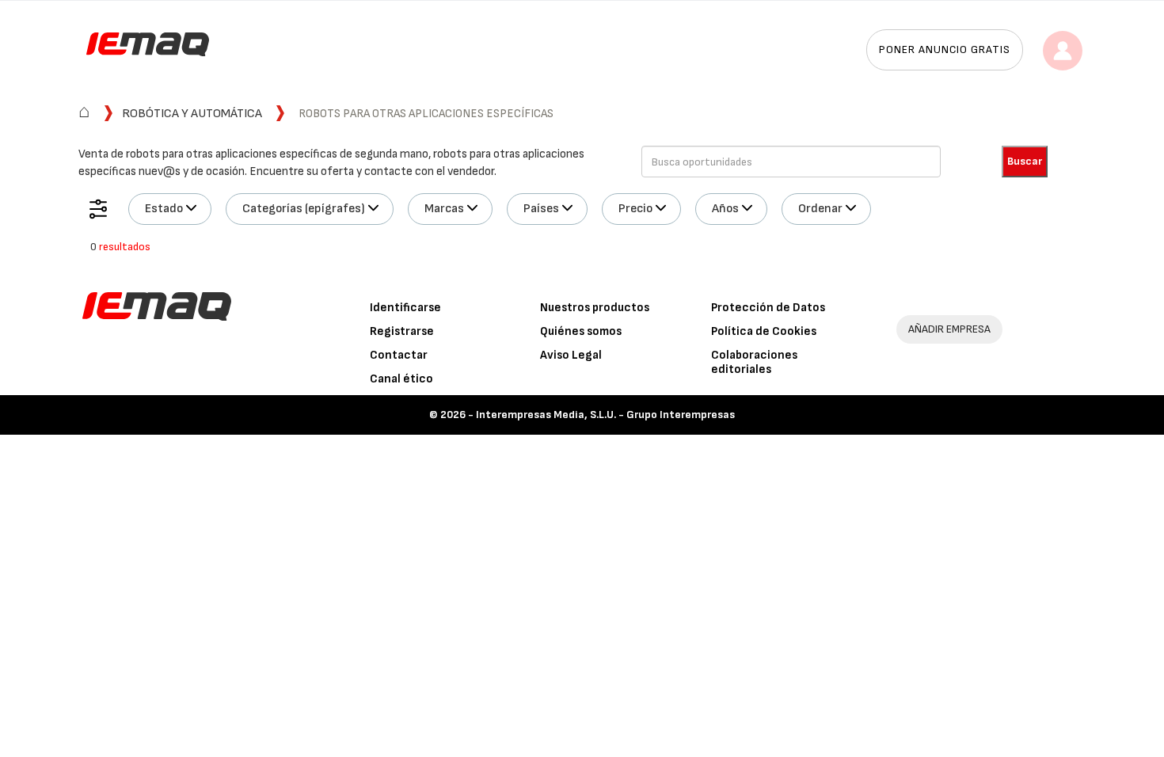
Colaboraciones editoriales (754, 362)
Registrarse (402, 331)
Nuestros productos (594, 307)
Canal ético (401, 378)
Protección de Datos (768, 307)
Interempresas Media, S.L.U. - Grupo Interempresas (605, 414)
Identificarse (405, 307)
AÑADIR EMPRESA (949, 329)
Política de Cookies (763, 331)
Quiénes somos (581, 331)
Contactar (399, 355)
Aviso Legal (571, 355)
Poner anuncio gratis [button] (944, 49)
